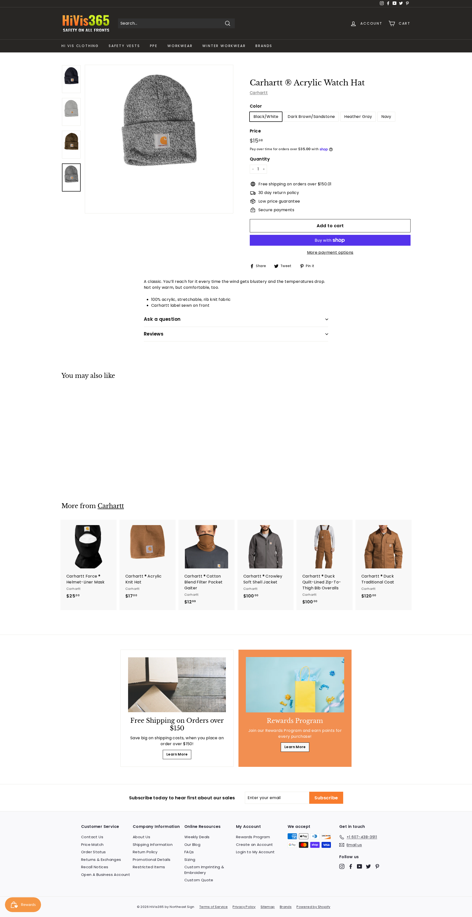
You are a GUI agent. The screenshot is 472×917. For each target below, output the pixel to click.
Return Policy (145, 851)
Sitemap (268, 906)
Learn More (177, 754)
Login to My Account (255, 851)
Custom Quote (198, 880)
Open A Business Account (105, 874)
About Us (141, 836)
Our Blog (192, 844)
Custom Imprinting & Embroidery (204, 869)
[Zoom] (159, 139)
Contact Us (92, 836)
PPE (154, 45)
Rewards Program (253, 836)
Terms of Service (213, 906)
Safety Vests (124, 45)
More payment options (330, 252)
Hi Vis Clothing (80, 45)
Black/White (265, 116)
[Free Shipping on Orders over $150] (177, 684)
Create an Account (254, 844)
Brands (263, 45)
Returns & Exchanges (101, 859)
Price (255, 131)
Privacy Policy (244, 906)
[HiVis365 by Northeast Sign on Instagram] (341, 866)
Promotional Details (152, 859)
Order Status (93, 851)
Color (256, 106)
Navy (386, 116)
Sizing (189, 859)
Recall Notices (94, 866)
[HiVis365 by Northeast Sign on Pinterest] (377, 866)
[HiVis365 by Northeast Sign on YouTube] (359, 866)
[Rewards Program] (295, 684)
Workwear (179, 45)
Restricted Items (149, 866)
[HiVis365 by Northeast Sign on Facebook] (350, 866)
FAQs (189, 851)
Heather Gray (358, 116)
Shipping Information (153, 844)
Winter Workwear (224, 45)
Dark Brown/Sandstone (311, 116)
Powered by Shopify (313, 906)
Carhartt (259, 93)
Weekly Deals (197, 836)
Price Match (92, 844)
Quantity (260, 159)
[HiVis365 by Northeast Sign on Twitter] (368, 866)
